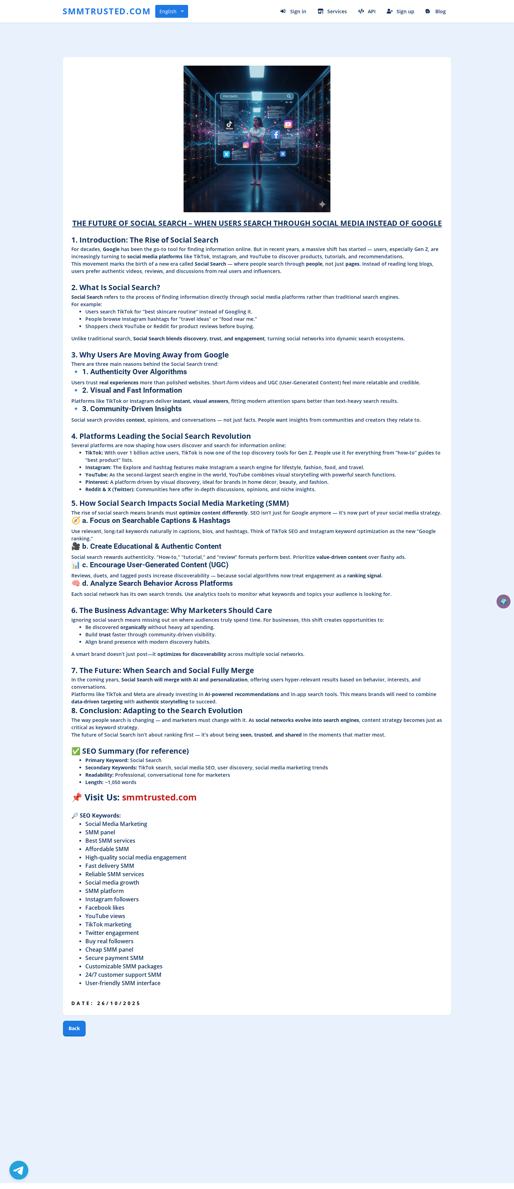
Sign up (405, 11)
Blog (440, 11)
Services (337, 11)
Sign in (298, 11)
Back (74, 1028)
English (168, 11)
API (372, 11)
